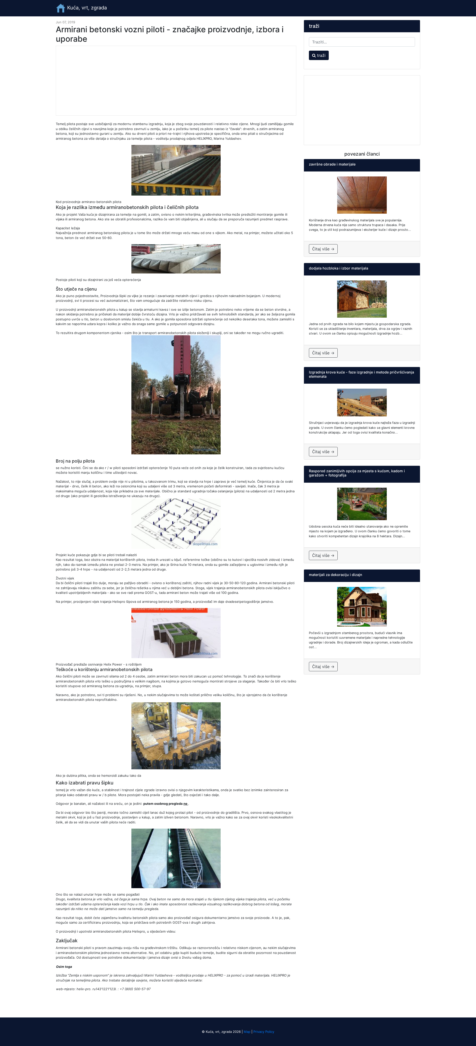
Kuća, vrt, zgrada (86, 8)
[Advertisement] (176, 80)
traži (321, 55)
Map (247, 1032)
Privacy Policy (263, 1032)
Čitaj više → (323, 248)
